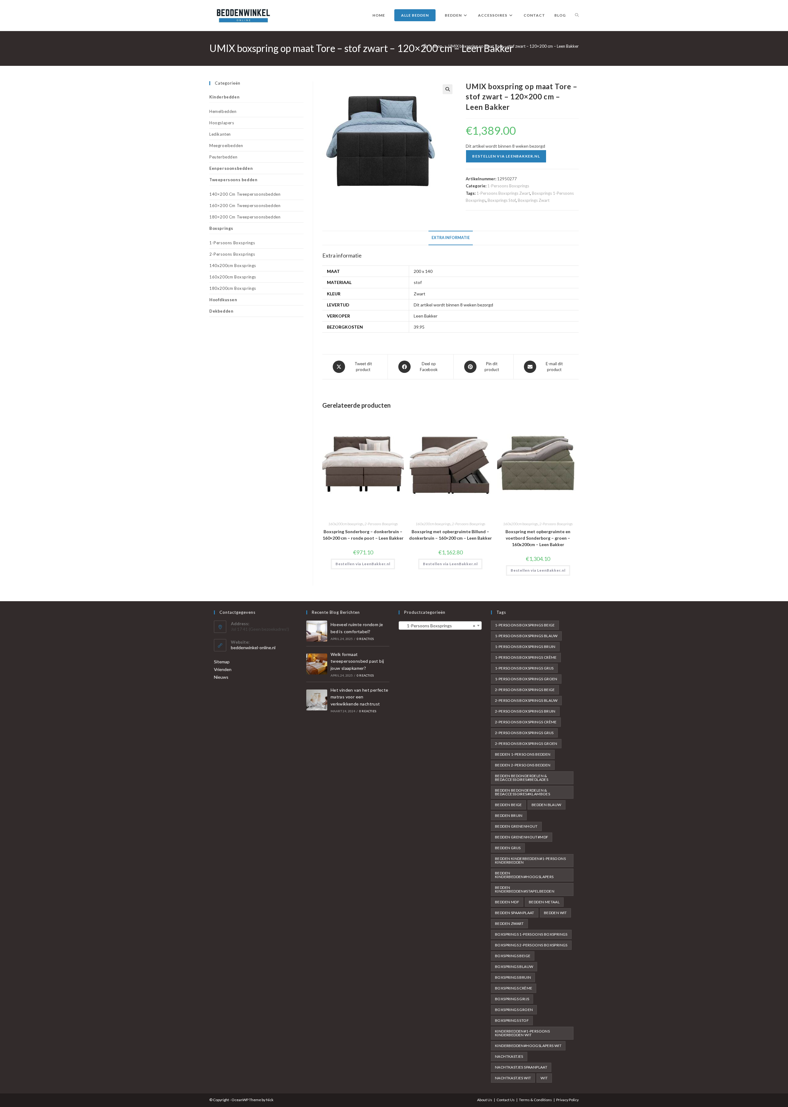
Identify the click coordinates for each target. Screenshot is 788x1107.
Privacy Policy (567, 1099)
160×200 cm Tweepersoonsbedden (244, 205)
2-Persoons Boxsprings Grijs (524, 732)
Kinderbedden (224, 96)
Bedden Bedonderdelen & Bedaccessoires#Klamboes (522, 792)
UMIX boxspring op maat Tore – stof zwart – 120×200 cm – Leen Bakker (513, 46)
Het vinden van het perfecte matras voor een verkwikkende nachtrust (359, 696)
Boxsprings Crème (513, 988)
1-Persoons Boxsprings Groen (526, 679)
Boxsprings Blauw (514, 966)
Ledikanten (220, 134)
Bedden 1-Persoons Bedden (523, 754)
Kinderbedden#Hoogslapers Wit (528, 1045)
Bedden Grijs (508, 847)
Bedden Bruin (509, 815)
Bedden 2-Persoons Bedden (523, 765)
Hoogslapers (221, 122)
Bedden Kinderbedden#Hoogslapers (524, 875)
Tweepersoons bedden (233, 179)
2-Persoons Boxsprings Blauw (526, 700)
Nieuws (221, 677)
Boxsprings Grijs (512, 999)
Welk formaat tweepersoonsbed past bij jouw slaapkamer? (357, 661)
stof (418, 282)
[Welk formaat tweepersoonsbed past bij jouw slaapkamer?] (316, 663)
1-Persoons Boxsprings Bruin (525, 646)
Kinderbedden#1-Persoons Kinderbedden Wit (522, 1033)
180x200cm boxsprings (232, 288)
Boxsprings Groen (514, 1009)
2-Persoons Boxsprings (381, 524)
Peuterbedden (223, 156)
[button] (447, 89)
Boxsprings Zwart (533, 200)
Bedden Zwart (509, 923)
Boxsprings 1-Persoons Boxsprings (531, 934)
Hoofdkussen (223, 299)
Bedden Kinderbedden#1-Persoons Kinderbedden (530, 860)
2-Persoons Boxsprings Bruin (525, 711)
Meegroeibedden (226, 145)
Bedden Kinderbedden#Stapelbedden (524, 889)
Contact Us (506, 1099)
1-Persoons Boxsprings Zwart (503, 193)
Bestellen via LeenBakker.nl (506, 156)
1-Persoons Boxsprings (508, 185)
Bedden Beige (508, 804)
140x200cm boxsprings (232, 265)
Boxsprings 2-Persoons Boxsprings (531, 945)
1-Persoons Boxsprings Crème (526, 657)
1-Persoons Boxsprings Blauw (526, 635)
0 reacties (365, 639)
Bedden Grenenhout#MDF (521, 837)
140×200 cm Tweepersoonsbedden (244, 194)
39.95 (419, 327)
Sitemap (222, 661)
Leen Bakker (425, 315)
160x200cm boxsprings (345, 524)
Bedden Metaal (544, 902)
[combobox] (440, 625)
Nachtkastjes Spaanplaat (521, 1067)
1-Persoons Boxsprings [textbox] (438, 625)
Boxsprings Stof (502, 200)
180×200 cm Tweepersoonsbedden (244, 216)
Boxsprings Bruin (513, 977)
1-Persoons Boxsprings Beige (525, 625)
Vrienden (222, 669)
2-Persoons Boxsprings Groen (526, 743)
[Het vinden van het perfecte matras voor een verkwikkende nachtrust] (316, 699)
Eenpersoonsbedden (231, 168)
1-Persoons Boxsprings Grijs (524, 668)
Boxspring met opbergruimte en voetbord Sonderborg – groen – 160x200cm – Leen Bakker (537, 538)
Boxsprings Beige (512, 955)
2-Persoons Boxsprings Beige (525, 689)
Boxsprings (221, 228)
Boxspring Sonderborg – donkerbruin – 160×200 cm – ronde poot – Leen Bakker (363, 535)
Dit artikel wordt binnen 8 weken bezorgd (453, 304)
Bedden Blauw (546, 804)
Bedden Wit (555, 912)
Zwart (419, 293)
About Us (484, 1099)
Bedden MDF (507, 902)
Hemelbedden (223, 111)
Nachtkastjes (509, 1056)
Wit (544, 1078)
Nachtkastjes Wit (513, 1078)
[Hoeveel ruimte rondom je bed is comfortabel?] (316, 631)
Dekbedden (221, 311)
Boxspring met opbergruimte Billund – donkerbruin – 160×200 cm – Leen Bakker (450, 535)
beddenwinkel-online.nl (253, 647)
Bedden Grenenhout (516, 826)
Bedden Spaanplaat (514, 912)
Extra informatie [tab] (451, 237)
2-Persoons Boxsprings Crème (526, 722)
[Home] (425, 46)
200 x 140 (423, 271)
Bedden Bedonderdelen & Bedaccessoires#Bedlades (521, 777)
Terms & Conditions (535, 1099)
